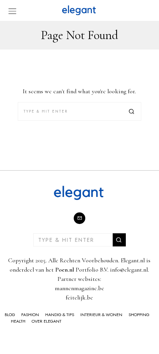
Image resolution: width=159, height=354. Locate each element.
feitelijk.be (79, 297)
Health (18, 321)
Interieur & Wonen (101, 314)
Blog (10, 314)
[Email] (79, 218)
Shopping (139, 314)
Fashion (30, 314)
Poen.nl (64, 270)
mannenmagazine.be (79, 288)
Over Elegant (46, 321)
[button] (132, 111)
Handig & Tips (59, 314)
